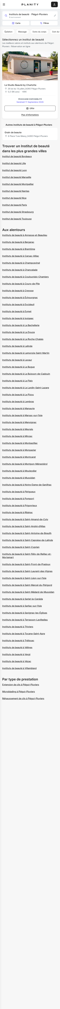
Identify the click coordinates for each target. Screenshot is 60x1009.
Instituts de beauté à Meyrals (17, 429)
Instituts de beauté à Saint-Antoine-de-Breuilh (26, 533)
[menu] (4, 4)
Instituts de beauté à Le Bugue (18, 366)
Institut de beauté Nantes (15, 191)
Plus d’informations (30, 115)
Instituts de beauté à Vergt (16, 654)
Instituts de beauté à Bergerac (18, 242)
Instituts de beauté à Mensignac (19, 422)
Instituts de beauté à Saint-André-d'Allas (23, 526)
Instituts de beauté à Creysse (17, 290)
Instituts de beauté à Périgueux (18, 491)
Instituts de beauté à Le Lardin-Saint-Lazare (25, 387)
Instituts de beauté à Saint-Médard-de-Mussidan (28, 592)
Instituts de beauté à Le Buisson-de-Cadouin (26, 373)
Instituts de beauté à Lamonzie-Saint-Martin (25, 353)
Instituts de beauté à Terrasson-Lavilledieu (25, 619)
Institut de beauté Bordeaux (17, 156)
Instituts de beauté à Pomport (18, 498)
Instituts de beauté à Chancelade (19, 269)
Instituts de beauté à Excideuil (18, 304)
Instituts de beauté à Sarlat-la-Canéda (22, 599)
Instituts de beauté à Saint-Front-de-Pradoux (26, 564)
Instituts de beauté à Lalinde (17, 346)
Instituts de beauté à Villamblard (19, 668)
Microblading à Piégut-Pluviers (18, 691)
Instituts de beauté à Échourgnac (20, 297)
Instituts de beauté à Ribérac (17, 512)
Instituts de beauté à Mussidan (18, 477)
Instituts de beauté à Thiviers (17, 626)
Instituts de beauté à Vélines (17, 647)
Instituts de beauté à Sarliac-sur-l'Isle (22, 605)
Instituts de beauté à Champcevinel (21, 262)
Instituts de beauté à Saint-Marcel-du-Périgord (27, 585)
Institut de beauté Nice (14, 198)
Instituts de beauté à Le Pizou (18, 394)
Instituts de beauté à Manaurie (18, 408)
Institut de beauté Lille (14, 163)
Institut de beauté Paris (14, 205)
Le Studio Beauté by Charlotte (20, 85)
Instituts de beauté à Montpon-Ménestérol (24, 463)
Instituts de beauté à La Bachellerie (20, 325)
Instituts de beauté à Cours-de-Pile (21, 283)
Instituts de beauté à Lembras (18, 401)
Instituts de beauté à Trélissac (18, 640)
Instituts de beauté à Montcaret (19, 457)
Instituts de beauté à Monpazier (19, 450)
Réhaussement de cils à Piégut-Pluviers (23, 698)
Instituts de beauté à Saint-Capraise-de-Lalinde (27, 540)
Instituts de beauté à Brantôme (18, 249)
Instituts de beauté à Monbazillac (20, 443)
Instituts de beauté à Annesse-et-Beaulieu (24, 235)
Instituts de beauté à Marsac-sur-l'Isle (22, 415)
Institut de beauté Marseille (16, 177)
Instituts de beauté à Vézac (16, 661)
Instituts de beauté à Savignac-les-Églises (24, 612)
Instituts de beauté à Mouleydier (19, 470)
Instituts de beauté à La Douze (18, 332)
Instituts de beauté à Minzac (17, 436)
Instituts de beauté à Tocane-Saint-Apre (23, 633)
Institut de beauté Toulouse (17, 218)
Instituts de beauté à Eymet (16, 311)
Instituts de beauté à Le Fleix (17, 380)
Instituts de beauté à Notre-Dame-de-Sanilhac (26, 484)
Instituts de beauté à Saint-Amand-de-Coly (25, 519)
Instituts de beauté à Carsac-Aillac (20, 256)
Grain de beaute (13, 132)
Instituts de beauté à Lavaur (17, 360)
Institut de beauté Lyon (14, 170)
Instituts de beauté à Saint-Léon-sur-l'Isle (24, 578)
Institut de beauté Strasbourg (18, 211)
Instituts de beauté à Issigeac (17, 318)
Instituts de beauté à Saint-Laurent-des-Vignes (27, 571)
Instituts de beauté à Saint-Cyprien (20, 547)
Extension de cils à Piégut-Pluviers (20, 684)
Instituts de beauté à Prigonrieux (19, 505)
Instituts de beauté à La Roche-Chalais (22, 339)
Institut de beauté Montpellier (18, 184)
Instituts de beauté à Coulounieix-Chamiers (25, 276)
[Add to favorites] (54, 55)
